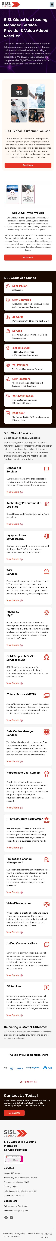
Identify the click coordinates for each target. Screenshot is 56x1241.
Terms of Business (33, 1234)
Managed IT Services (12, 1173)
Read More (28, 165)
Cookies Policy (7, 1234)
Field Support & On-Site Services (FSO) (20, 1191)
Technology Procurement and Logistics (20, 1178)
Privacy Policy (20, 1234)
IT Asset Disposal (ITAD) (14, 1195)
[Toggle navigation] (52, 4)
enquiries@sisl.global (16, 1211)
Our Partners (26, 1082)
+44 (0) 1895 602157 (16, 1206)
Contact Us (14, 1113)
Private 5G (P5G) (10, 1187)
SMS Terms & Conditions (11, 1237)
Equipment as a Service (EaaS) (16, 1182)
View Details (13, 492)
